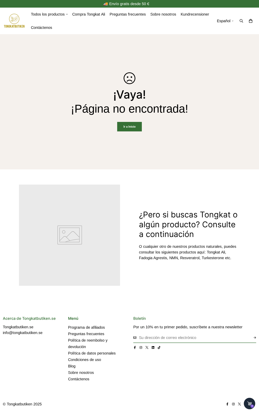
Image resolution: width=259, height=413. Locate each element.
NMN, (174, 258)
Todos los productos (48, 14)
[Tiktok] (159, 347)
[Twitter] (147, 347)
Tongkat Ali (216, 252)
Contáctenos (41, 27)
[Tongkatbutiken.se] (14, 21)
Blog (71, 366)
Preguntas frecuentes (128, 14)
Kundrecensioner (195, 14)
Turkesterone (213, 258)
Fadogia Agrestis (153, 258)
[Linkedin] (153, 347)
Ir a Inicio (129, 126)
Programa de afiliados (86, 327)
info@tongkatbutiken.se (22, 333)
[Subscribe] (251, 338)
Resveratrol (189, 258)
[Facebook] (135, 347)
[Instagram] (141, 347)
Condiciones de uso (84, 360)
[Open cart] (249, 403)
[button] (250, 21)
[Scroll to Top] (251, 392)
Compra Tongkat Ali (88, 14)
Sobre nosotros (163, 14)
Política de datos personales (92, 353)
